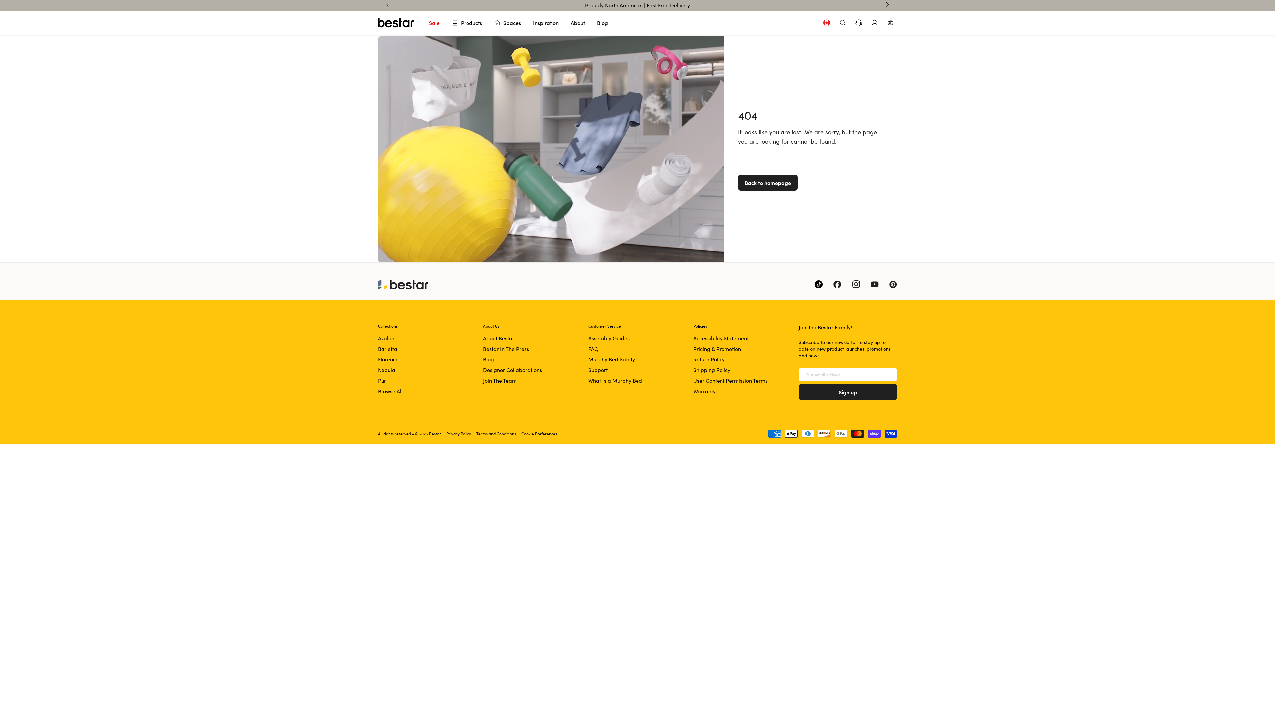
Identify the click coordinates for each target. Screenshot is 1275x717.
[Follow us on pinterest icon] (893, 284)
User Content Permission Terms (730, 380)
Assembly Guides (609, 338)
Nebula (386, 369)
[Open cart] (890, 22)
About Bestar (498, 338)
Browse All (390, 391)
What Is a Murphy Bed (615, 380)
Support (598, 369)
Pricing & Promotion (717, 348)
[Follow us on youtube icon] (875, 284)
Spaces (512, 22)
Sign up (848, 392)
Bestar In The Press (506, 348)
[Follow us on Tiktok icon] (819, 284)
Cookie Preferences (539, 433)
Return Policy (709, 359)
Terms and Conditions (496, 433)
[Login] (874, 22)
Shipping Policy (711, 369)
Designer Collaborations (512, 369)
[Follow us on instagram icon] (856, 284)
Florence (388, 359)
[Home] (396, 23)
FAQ (593, 348)
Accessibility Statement (721, 338)
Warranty (704, 391)
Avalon (386, 338)
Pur (382, 380)
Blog (602, 22)
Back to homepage (768, 182)
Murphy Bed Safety (611, 359)
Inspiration (546, 22)
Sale (434, 22)
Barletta (387, 348)
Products (471, 22)
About (578, 22)
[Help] (858, 22)
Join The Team (500, 380)
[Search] (842, 22)
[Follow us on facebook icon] (837, 284)
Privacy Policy (458, 433)
